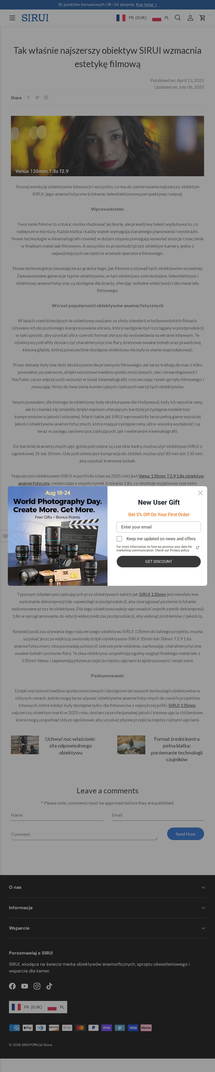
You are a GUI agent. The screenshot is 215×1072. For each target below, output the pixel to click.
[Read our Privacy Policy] (197, 547)
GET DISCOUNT (158, 561)
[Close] (200, 493)
